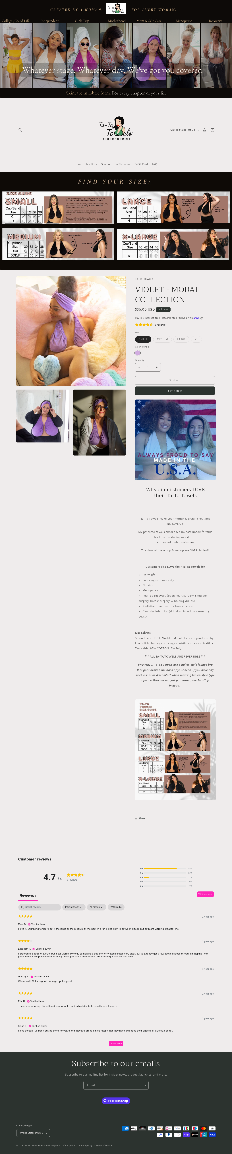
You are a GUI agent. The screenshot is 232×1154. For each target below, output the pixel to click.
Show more (116, 1043)
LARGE (183, 340)
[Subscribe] (144, 1085)
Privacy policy (86, 1145)
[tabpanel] (116, 977)
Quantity (139, 360)
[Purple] (137, 352)
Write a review (205, 894)
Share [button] (142, 818)
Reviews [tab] (28, 895)
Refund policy (68, 1145)
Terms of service (104, 1145)
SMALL (145, 340)
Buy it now (175, 390)
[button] (20, 130)
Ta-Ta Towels (31, 1146)
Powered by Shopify (48, 1146)
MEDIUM (164, 340)
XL (198, 340)
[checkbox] (116, 907)
